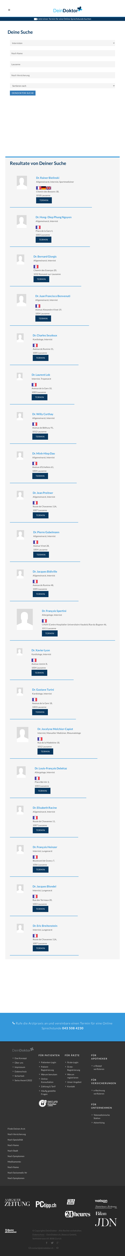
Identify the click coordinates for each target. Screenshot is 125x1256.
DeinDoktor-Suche (23, 93)
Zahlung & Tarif (48, 1086)
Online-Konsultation (47, 1080)
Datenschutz (21, 1071)
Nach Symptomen (16, 1156)
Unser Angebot (74, 1082)
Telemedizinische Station (102, 1116)
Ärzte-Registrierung (73, 1068)
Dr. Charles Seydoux (45, 335)
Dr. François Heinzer (45, 847)
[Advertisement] (62, 127)
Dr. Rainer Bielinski (47, 177)
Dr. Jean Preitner (43, 492)
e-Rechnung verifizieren (99, 1092)
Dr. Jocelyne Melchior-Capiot (55, 729)
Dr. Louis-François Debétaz (51, 768)
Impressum (20, 1067)
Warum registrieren (72, 1076)
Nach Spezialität (15, 1139)
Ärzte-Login (72, 1062)
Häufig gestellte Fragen (48, 1092)
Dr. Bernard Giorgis (45, 256)
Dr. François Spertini (54, 611)
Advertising (99, 1122)
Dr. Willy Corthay (42, 414)
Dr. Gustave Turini (43, 689)
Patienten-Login (48, 1062)
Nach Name (13, 1145)
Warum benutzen (49, 1074)
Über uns (19, 1062)
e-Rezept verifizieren (99, 1067)
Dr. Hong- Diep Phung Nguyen (53, 217)
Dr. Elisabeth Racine (45, 807)
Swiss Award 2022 (23, 1080)
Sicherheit (19, 1076)
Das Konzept (21, 1058)
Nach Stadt (13, 1150)
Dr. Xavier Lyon (41, 650)
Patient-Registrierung (47, 1068)
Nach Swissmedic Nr (17, 1172)
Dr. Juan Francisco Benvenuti (52, 296)
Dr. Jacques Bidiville (45, 571)
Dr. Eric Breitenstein (45, 925)
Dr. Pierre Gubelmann (46, 532)
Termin (43, 200)
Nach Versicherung (17, 1134)
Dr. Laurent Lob (41, 374)
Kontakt (71, 1086)
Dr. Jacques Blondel (44, 886)
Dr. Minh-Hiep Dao (43, 453)
